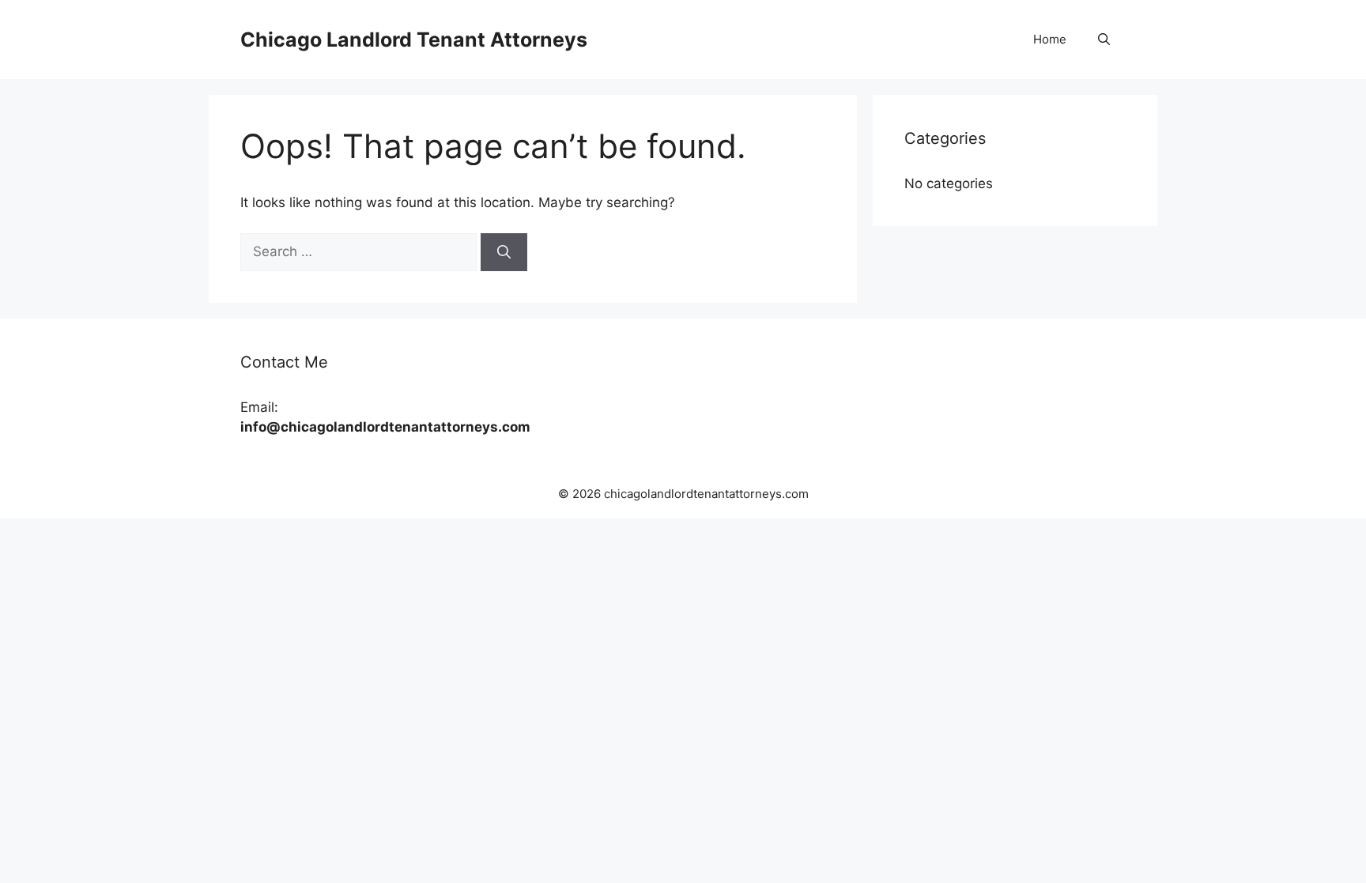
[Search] (504, 252)
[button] (1104, 39)
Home (1049, 39)
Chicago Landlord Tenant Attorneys (413, 39)
